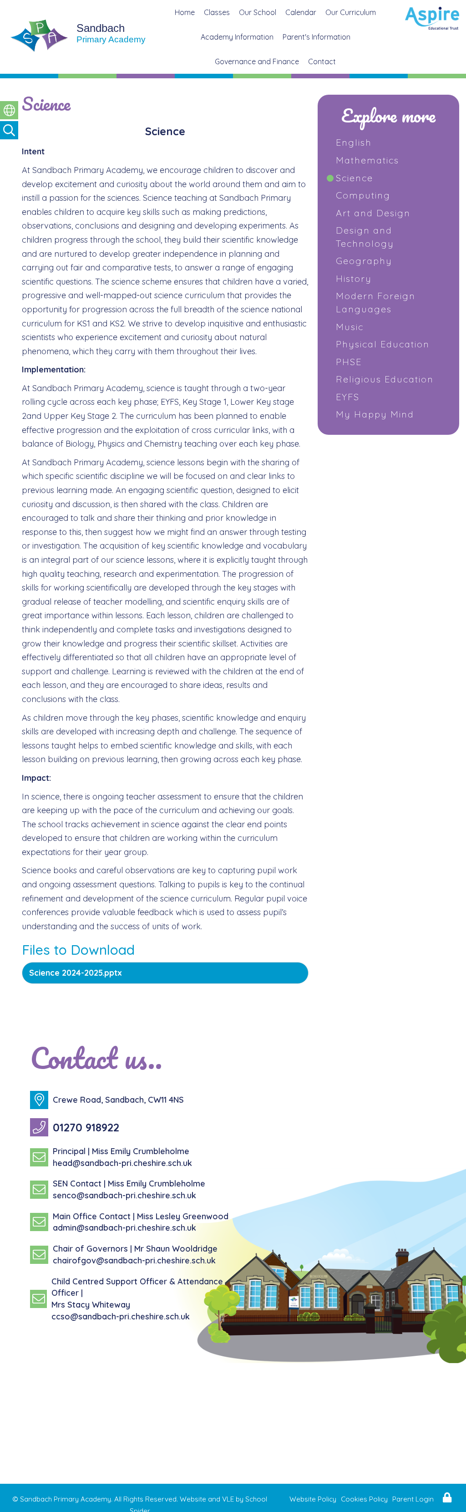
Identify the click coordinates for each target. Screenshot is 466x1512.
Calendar (300, 12)
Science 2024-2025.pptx (75, 972)
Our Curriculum (350, 12)
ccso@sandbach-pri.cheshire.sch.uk (120, 1316)
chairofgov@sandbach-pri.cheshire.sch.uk (134, 1260)
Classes (217, 12)
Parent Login (413, 1499)
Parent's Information (316, 36)
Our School (257, 12)
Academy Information (237, 36)
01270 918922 (86, 1127)
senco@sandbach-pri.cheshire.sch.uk (124, 1195)
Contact (322, 61)
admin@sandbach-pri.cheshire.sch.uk (124, 1227)
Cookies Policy (364, 1499)
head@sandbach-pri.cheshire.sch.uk (122, 1163)
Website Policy (312, 1499)
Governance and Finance (257, 61)
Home (185, 12)
